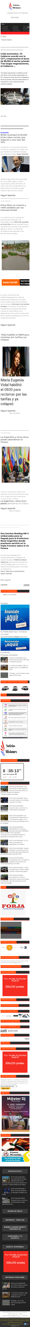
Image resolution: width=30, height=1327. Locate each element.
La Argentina (7, 501)
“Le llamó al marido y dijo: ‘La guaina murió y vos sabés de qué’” (18, 667)
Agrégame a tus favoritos (9, 1243)
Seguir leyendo (8, 325)
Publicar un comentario (9, 594)
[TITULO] (15, 629)
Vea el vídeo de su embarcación (12, 571)
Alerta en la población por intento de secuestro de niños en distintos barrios (19, 660)
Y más (17, 1325)
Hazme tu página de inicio (10, 1216)
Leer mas (3, 116)
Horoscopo (25, 737)
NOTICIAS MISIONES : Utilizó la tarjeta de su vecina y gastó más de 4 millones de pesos (19, 869)
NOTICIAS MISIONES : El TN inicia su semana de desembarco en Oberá (18, 842)
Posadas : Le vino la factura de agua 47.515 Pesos (18, 1302)
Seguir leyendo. (8, 195)
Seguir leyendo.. (23, 154)
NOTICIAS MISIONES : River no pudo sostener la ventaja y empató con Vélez (19, 800)
